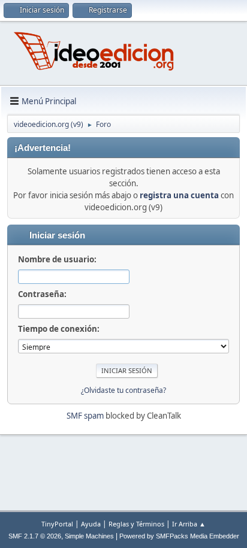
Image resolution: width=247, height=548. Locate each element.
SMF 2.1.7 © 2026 (34, 536)
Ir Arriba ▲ (189, 523)
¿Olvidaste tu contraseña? (123, 390)
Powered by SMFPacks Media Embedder (179, 536)
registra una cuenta (179, 195)
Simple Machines (89, 536)
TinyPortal (57, 523)
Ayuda (91, 523)
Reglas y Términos (136, 523)
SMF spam (85, 415)
